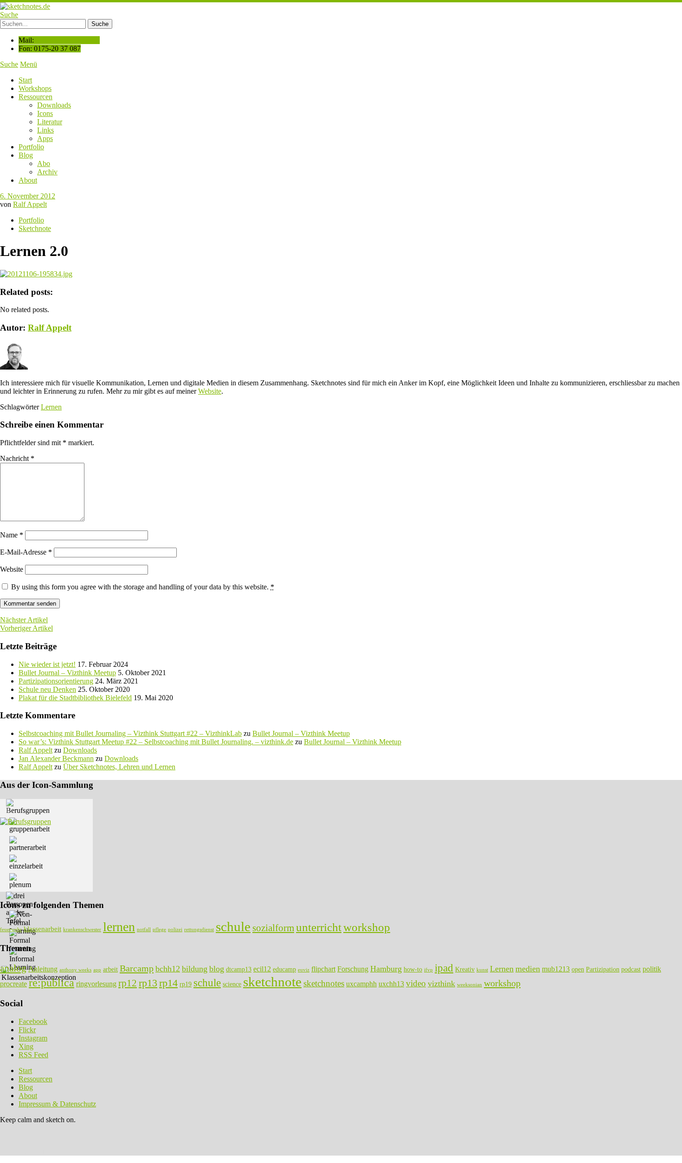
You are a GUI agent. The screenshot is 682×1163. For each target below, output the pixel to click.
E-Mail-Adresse (26, 552)
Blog (26, 155)
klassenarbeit (42, 929)
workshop (366, 926)
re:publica (51, 982)
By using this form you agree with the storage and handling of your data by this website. (142, 587)
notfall (144, 929)
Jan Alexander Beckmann (56, 758)
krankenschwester (82, 929)
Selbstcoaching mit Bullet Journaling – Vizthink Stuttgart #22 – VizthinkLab (130, 733)
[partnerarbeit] (27, 844)
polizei (175, 929)
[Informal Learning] (22, 959)
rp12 (127, 983)
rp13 (148, 983)
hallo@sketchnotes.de (68, 40)
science (232, 984)
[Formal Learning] (22, 941)
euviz (303, 969)
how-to (413, 969)
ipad (444, 968)
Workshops (35, 88)
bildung (194, 968)
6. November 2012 (27, 196)
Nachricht (17, 458)
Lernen (51, 407)
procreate (13, 984)
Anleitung (43, 969)
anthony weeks (75, 969)
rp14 (168, 983)
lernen (119, 927)
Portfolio (31, 147)
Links (45, 130)
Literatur (49, 122)
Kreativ (465, 969)
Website (209, 391)
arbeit (110, 969)
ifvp (428, 969)
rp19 (186, 984)
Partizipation (602, 969)
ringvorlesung (96, 984)
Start (25, 80)
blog (216, 968)
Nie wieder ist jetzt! (47, 664)
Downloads (54, 105)
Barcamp (137, 968)
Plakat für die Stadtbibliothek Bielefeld (75, 698)
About (28, 180)
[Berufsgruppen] (28, 807)
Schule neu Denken (47, 689)
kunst (482, 969)
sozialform (273, 927)
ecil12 (262, 969)
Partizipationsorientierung (56, 681)
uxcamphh (361, 984)
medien (527, 968)
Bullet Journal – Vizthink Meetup (67, 673)
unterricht (318, 926)
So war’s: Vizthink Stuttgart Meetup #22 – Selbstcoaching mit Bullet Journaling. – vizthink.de (156, 742)
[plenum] (20, 881)
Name (11, 535)
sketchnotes (323, 983)
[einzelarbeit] (26, 862)
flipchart (323, 969)
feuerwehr (11, 929)
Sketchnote (35, 228)
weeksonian (469, 984)
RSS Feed (33, 1055)
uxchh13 (391, 984)
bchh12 (167, 968)
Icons (45, 113)
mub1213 (556, 969)
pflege (159, 929)
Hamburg (386, 968)
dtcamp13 (238, 969)
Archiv (47, 172)
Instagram (33, 1038)
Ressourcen (35, 97)
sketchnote (272, 981)
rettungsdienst (199, 929)
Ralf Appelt (30, 204)
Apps (45, 138)
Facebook (33, 1021)
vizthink (441, 983)
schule (233, 926)
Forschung (352, 969)
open (578, 969)
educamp (284, 969)
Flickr (27, 1030)
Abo (43, 163)
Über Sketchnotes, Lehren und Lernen (119, 767)
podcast (631, 969)
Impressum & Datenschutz (57, 1104)
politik (652, 969)
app (97, 969)
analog (13, 968)
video (416, 983)
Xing (26, 1046)
